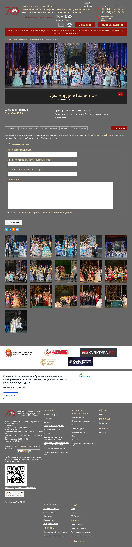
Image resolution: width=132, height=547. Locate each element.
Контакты (47, 433)
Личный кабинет (112, 24)
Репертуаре (93, 135)
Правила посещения (51, 509)
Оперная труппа (78, 429)
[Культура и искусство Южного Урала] (48, 361)
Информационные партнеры (54, 536)
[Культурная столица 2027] (56, 352)
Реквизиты (48, 418)
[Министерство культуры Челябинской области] (19, 352)
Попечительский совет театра (55, 532)
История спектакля (49, 128)
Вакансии (85, 24)
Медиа (118, 31)
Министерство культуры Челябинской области (39, 6)
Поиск (61, 25)
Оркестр (75, 425)
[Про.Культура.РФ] (98, 352)
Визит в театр (91, 31)
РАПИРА (22, 502)
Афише (107, 135)
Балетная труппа (78, 432)
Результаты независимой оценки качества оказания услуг (56, 444)
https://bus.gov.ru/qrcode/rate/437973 (20, 488)
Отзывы (40, 39)
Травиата (32, 39)
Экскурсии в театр (50, 524)
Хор (73, 436)
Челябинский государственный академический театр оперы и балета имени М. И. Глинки (29, 413)
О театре (12, 31)
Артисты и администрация (33, 31)
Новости (77, 31)
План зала (47, 516)
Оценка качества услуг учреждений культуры (53, 438)
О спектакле (11, 128)
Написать (10, 396)
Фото (73, 509)
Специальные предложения (82, 536)
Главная (8, 39)
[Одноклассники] (13, 229)
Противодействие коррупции (55, 448)
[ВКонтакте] (9, 229)
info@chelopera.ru (11, 424)
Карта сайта (79, 541)
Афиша (53, 31)
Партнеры (106, 31)
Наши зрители (48, 520)
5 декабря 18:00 (14, 113)
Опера (24, 39)
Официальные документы (54, 426)
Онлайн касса (76, 525)
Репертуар (64, 31)
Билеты (56, 33)
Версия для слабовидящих (69, 25)
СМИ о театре (76, 516)
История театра (50, 415)
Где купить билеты (78, 528)
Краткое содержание (29, 128)
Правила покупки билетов (81, 532)
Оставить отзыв (119, 128)
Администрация (78, 417)
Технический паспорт (52, 429)
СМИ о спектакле (79, 128)
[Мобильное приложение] (80, 361)
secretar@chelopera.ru (22, 427)
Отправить (13, 222)
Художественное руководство (83, 421)
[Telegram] (17, 229)
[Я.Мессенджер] (6, 229)
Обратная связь (71, 33)
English (68, 20)
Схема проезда (49, 512)
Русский (59, 20)
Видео (73, 512)
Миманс (75, 440)
